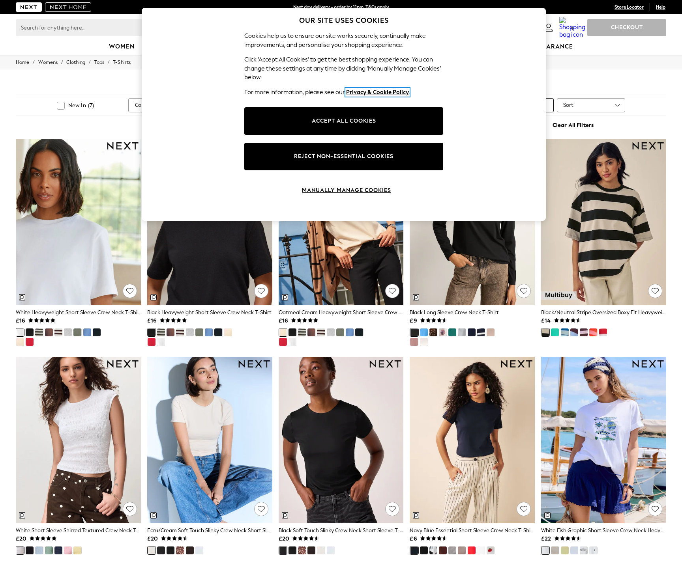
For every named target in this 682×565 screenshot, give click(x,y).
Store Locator (629, 7)
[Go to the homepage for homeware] (68, 7)
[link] (548, 27)
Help (660, 7)
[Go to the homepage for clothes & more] (29, 7)
